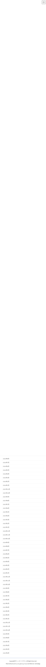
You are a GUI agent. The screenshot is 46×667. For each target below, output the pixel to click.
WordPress (15, 663)
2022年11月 (6, 626)
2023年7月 (6, 596)
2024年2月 (6, 569)
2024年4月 (6, 561)
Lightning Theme (23, 663)
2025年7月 (6, 504)
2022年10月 (6, 630)
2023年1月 (6, 619)
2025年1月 (6, 527)
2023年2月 (6, 615)
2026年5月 (6, 470)
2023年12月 (6, 577)
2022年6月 (6, 645)
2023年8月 (6, 592)
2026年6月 (6, 466)
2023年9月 (6, 588)
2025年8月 (6, 500)
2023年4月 (6, 607)
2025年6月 (6, 508)
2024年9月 (6, 542)
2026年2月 (6, 481)
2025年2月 (6, 523)
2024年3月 (6, 565)
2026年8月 (6, 459)
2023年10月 (6, 584)
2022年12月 (6, 622)
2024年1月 (6, 573)
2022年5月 (6, 649)
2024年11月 (6, 535)
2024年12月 (6, 531)
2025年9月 (6, 497)
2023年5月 (6, 603)
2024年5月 (6, 558)
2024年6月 (6, 554)
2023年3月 (6, 611)
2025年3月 (6, 519)
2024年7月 (6, 550)
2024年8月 (6, 546)
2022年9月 (6, 634)
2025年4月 (6, 516)
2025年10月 (6, 493)
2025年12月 (6, 489)
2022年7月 (6, 641)
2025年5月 (6, 512)
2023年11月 (6, 580)
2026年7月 (6, 462)
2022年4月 (6, 653)
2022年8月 (6, 638)
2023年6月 (6, 600)
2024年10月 (6, 539)
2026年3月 (6, 478)
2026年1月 (6, 485)
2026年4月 (6, 474)
